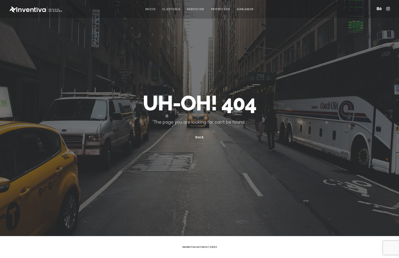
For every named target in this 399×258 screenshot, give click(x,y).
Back (199, 137)
